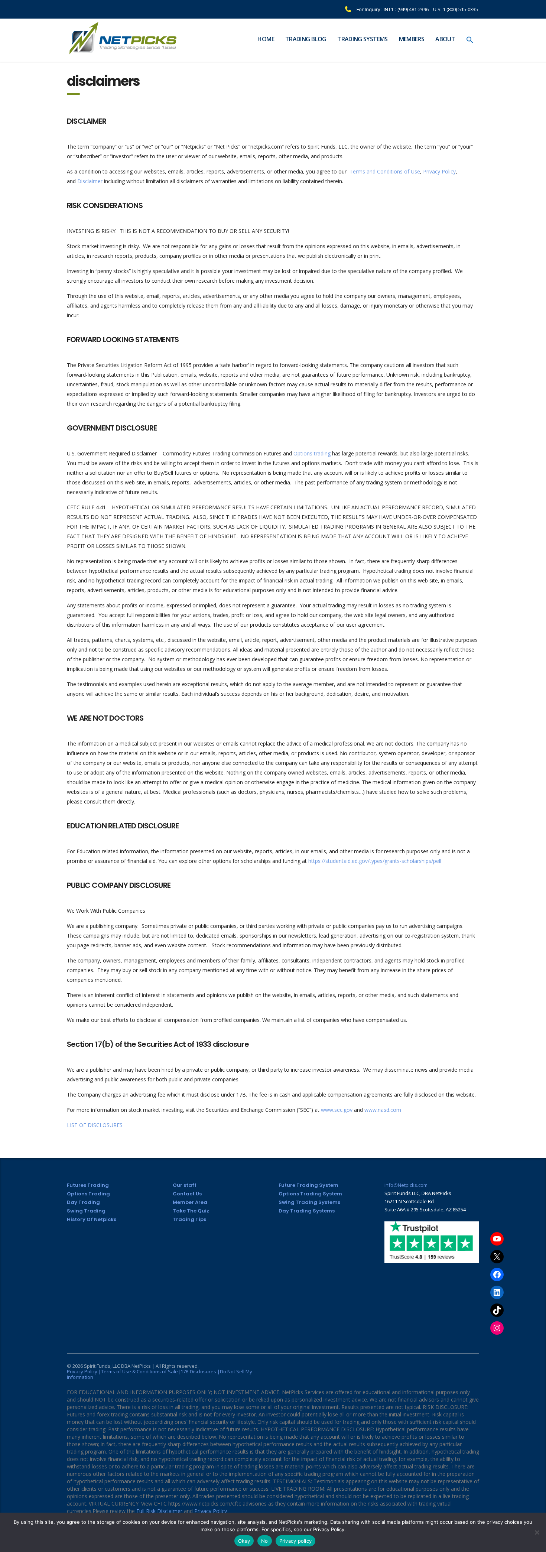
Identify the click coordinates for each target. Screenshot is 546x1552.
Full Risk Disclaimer (159, 1510)
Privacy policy (295, 1541)
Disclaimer (90, 181)
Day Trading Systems (307, 1210)
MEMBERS (412, 39)
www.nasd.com (382, 1109)
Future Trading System (308, 1185)
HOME (265, 39)
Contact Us (187, 1193)
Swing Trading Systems (309, 1202)
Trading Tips (189, 1219)
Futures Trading (88, 1185)
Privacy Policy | (84, 1371)
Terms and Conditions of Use (385, 171)
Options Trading (88, 1193)
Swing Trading (86, 1210)
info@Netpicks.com (406, 1185)
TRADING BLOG (305, 39)
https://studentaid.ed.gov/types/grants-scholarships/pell (374, 860)
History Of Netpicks (91, 1219)
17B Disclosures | (200, 1371)
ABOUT (445, 39)
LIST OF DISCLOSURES (95, 1125)
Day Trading (83, 1202)
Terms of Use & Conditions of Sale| (141, 1371)
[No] (536, 1532)
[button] (470, 40)
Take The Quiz (191, 1210)
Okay (244, 1541)
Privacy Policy (439, 171)
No (264, 1541)
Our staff (184, 1185)
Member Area (190, 1202)
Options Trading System (310, 1193)
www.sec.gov (336, 1109)
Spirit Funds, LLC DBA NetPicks (117, 1366)
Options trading (312, 453)
